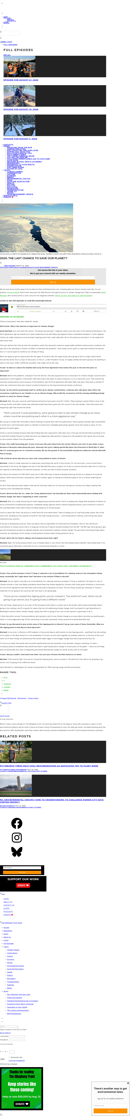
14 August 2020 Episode (8, 698)
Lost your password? (17, 1060)
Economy (11, 176)
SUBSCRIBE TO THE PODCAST (12, 317)
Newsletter (8, 931)
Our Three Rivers (15, 167)
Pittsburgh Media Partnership (13, 769)
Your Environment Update (20, 194)
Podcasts (30, 267)
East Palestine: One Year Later (22, 150)
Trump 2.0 (12, 191)
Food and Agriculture (18, 181)
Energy (10, 177)
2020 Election (6, 267)
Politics (11, 186)
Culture (11, 174)
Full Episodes (10, 45)
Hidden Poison (14, 166)
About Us (7, 18)
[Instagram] (17, 844)
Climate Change (15, 171)
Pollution (12, 187)
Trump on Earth (13, 292)
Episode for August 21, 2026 (21, 80)
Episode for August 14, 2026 (21, 109)
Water (10, 193)
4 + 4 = (4, 1051)
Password (4, 1040)
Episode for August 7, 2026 (20, 139)
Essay (10, 180)
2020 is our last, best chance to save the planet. (73, 296)
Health (10, 183)
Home (6, 934)
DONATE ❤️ (8, 915)
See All (7, 55)
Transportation (15, 190)
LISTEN (6, 908)
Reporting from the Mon (19, 147)
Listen (6, 940)
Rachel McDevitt (7, 806)
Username (4, 1036)
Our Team (10, 20)
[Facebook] (17, 829)
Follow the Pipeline (17, 157)
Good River (12, 160)
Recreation (12, 188)
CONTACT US (9, 905)
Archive (6, 23)
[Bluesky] (17, 858)
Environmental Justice (18, 179)
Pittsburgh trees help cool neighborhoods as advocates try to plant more (49, 766)
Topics (7, 170)
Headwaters (13, 163)
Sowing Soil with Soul (18, 152)
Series (7, 146)
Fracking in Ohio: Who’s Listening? (24, 162)
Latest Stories (40, 771)
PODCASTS (8, 912)
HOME (6, 899)
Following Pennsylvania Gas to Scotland (28, 159)
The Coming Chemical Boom (20, 156)
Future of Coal (15, 169)
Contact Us (11, 21)
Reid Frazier (9, 266)
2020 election (21, 698)
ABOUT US (8, 902)
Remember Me (16, 1057)
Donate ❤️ (8, 197)
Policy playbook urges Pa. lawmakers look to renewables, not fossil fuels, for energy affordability (46, 566)
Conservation (14, 173)
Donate (6, 927)
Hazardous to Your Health (21, 164)
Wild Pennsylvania (16, 154)
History (11, 184)
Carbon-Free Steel (16, 149)
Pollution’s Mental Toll (19, 153)
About (9, 19)
